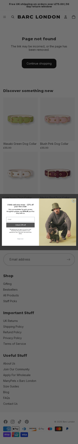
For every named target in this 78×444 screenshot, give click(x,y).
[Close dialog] (73, 200)
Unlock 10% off (20, 225)
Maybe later (20, 238)
